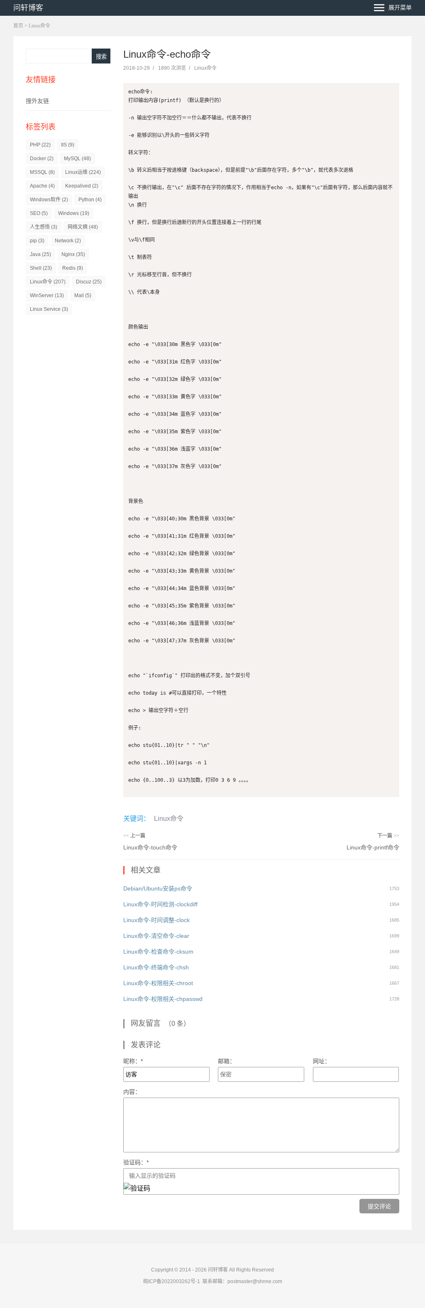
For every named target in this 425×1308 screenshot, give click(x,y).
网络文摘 (83, 227)
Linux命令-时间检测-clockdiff (160, 904)
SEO (39, 213)
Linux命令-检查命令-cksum (158, 951)
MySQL (77, 158)
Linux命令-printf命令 (373, 847)
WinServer (47, 295)
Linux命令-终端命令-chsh (156, 967)
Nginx (73, 254)
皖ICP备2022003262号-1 (171, 1281)
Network (68, 241)
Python (90, 200)
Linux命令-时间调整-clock (156, 920)
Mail (82, 295)
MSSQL (42, 172)
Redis (72, 268)
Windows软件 (49, 200)
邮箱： (226, 1061)
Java (40, 254)
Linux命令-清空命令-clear (156, 935)
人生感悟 (43, 227)
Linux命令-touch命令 (150, 847)
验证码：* (136, 1162)
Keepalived (81, 186)
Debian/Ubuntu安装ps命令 (157, 888)
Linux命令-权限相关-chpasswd (163, 999)
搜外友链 (37, 101)
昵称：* (133, 1061)
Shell (41, 268)
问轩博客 (28, 8)
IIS (67, 145)
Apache (42, 186)
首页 (18, 26)
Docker (42, 158)
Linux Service (49, 309)
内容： (132, 1091)
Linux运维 (83, 172)
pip (37, 241)
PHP (40, 145)
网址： (321, 1061)
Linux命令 (39, 26)
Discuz (89, 282)
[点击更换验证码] (137, 1188)
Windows (73, 213)
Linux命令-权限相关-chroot (158, 983)
